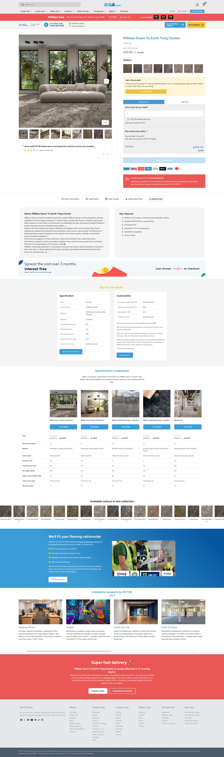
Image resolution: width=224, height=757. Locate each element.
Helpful (112, 11)
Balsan (95, 715)
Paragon (96, 737)
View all (112, 595)
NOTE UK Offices (169, 627)
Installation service (76, 23)
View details (63, 427)
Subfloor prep (167, 715)
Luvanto (119, 721)
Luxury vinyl (40, 11)
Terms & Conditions (77, 729)
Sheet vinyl (54, 11)
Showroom (73, 715)
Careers (72, 718)
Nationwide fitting (192, 712)
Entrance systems (169, 723)
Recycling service (191, 721)
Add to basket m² (164, 160)
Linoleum (68, 11)
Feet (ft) (184, 102)
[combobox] (50, 4)
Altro (140, 718)
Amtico (118, 735)
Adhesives (166, 712)
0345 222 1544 (197, 11)
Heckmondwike (99, 732)
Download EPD (124, 355)
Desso (95, 721)
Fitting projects (75, 726)
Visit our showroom (77, 26)
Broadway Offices (27, 627)
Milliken (95, 726)
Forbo (118, 723)
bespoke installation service (89, 542)
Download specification (70, 352)
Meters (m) (143, 102)
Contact (72, 732)
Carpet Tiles (127, 43)
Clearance (124, 11)
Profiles (164, 721)
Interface (119, 729)
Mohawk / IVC (98, 729)
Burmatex (96, 718)
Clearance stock (191, 723)
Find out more (58, 579)
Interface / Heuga (99, 723)
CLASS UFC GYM (121, 627)
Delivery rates (98, 691)
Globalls (70, 627)
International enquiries (122, 691)
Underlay (165, 718)
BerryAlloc (119, 726)
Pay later (188, 718)
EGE (94, 740)
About (72, 707)
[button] (203, 4)
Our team (73, 712)
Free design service (192, 715)
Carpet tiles (25, 11)
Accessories (98, 11)
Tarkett (118, 718)
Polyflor (119, 712)
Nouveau (96, 712)
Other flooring (82, 11)
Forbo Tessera (98, 735)
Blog (71, 721)
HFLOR (118, 715)
